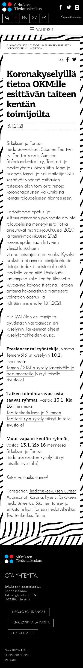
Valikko (43, 29)
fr (44, 17)
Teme (40, 515)
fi (16, 17)
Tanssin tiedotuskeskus (54, 509)
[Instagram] (77, 7)
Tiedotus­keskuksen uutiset (49, 45)
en (24, 17)
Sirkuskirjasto (23, 633)
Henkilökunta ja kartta (31, 622)
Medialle (11, 660)
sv (34, 17)
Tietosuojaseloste (17, 655)
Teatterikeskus (19, 515)
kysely (51, 497)
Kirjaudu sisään (71, 17)
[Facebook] (60, 7)
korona (36, 497)
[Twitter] (68, 7)
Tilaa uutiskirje (15, 650)
